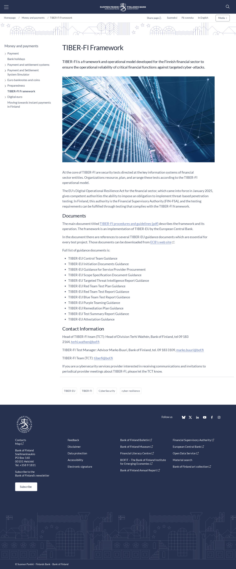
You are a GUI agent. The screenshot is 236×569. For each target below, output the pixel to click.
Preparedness (16, 85)
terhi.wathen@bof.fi (85, 342)
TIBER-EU (69, 390)
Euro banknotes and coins (23, 80)
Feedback (73, 440)
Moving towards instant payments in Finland (29, 104)
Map (18, 443)
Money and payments (33, 17)
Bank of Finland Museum (135, 446)
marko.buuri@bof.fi (190, 350)
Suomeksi (172, 17)
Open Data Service (184, 453)
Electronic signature (80, 466)
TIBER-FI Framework (21, 91)
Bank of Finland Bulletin (134, 440)
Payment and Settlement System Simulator (23, 72)
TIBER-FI (87, 390)
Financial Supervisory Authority (192, 440)
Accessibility (75, 460)
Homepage (10, 17)
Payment (13, 53)
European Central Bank (187, 446)
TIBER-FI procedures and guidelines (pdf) (129, 224)
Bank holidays (16, 59)
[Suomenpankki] (123, 7)
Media (221, 17)
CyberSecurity (107, 390)
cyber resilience (131, 390)
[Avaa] (4, 54)
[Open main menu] (9, 7)
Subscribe (26, 486)
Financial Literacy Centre (135, 453)
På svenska (188, 17)
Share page (153, 17)
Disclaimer (74, 446)
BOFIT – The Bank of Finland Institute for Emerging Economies (143, 461)
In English (203, 17)
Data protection (77, 453)
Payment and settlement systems (28, 64)
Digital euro (14, 96)
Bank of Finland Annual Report (138, 470)
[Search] (226, 6)
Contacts (20, 440)
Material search (182, 460)
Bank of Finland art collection (190, 466)
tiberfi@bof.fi (103, 358)
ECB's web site (160, 242)
